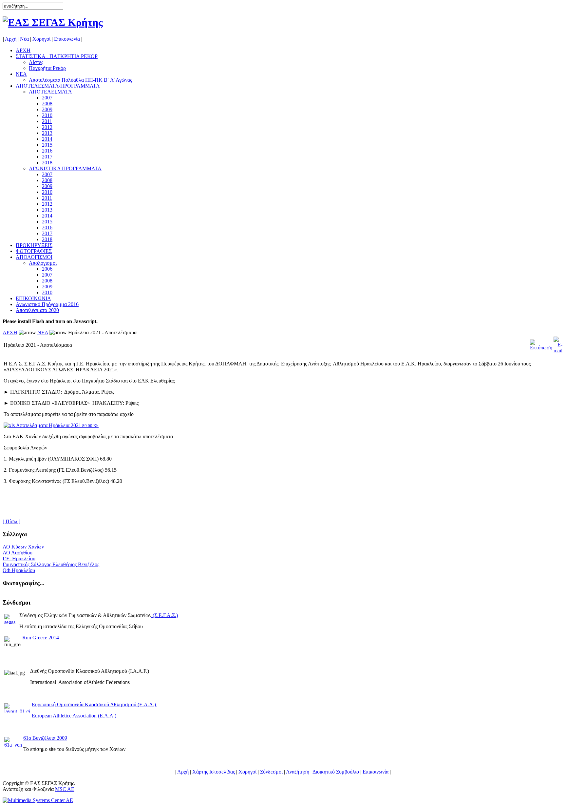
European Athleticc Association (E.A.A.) (75, 715)
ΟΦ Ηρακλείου (19, 570)
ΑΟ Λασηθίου (17, 552)
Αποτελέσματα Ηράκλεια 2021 (57, 425)
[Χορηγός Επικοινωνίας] (38, 800)
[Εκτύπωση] (541, 343)
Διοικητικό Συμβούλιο (335, 772)
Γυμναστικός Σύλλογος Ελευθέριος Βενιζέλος (51, 564)
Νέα (24, 39)
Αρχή (10, 39)
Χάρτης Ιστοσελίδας (213, 772)
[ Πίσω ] (11, 521)
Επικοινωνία (67, 39)
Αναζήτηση (297, 772)
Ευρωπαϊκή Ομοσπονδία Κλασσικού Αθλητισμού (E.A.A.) (94, 704)
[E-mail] (558, 343)
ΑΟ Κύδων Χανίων (23, 546)
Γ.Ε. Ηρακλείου (19, 558)
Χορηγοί (41, 39)
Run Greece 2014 (40, 637)
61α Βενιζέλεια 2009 (45, 738)
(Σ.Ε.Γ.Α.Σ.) (165, 615)
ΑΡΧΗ (10, 332)
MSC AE (64, 789)
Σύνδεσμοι (271, 772)
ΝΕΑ (42, 332)
